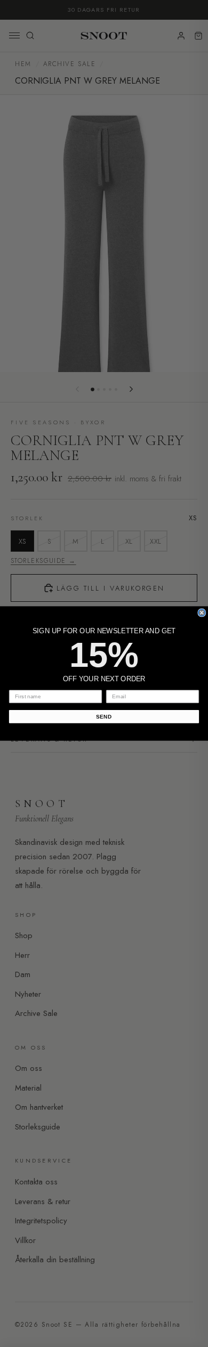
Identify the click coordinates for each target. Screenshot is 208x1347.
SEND (104, 717)
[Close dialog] (201, 612)
